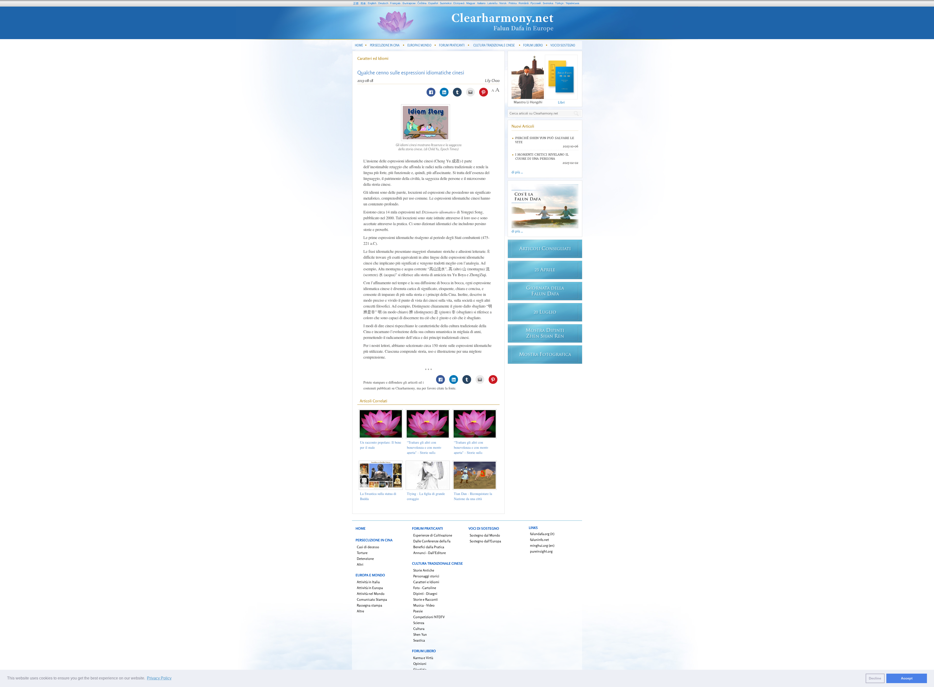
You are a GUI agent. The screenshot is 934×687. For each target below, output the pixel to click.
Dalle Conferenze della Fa (431, 541)
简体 (363, 3)
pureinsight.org (541, 551)
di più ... (517, 172)
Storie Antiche (423, 570)
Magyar (470, 3)
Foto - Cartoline (424, 588)
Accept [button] (907, 678)
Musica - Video (424, 605)
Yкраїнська (572, 3)
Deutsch (383, 3)
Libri (561, 102)
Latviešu (492, 3)
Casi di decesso (368, 547)
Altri (360, 564)
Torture (362, 553)
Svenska (548, 3)
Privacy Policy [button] (159, 678)
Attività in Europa (370, 588)
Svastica (419, 640)
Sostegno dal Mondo (485, 535)
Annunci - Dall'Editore (429, 553)
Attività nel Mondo (371, 593)
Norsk (503, 3)
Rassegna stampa (369, 605)
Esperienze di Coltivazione (432, 535)
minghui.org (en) (542, 545)
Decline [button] (875, 678)
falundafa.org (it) (542, 534)
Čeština (421, 3)
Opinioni (419, 663)
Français (395, 3)
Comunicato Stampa (372, 599)
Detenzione (365, 558)
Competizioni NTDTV (429, 617)
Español (433, 3)
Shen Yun (420, 634)
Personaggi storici (426, 576)
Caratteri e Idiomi (426, 582)
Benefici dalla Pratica (428, 547)
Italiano (481, 3)
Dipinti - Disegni (425, 593)
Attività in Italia (368, 582)
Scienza (418, 623)
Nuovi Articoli (523, 126)
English (372, 3)
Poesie (418, 611)
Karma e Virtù (423, 658)
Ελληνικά (458, 3)
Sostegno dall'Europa (485, 541)
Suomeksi (445, 3)
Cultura (418, 628)
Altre (360, 611)
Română (524, 3)
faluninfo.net (539, 539)
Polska (513, 3)
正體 (356, 3)
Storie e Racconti (425, 599)
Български (409, 3)
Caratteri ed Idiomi (372, 58)
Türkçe (559, 3)
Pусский (535, 3)
